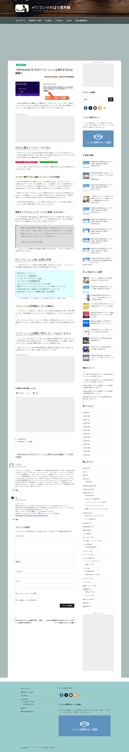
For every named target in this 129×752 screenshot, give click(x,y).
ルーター (85, 582)
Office (84, 479)
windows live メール (91, 574)
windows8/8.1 (22, 439)
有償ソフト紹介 (87, 599)
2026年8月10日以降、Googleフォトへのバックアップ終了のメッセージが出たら (102, 357)
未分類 (85, 603)
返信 (16, 490)
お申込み (59, 20)
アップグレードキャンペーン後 (94, 502)
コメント (19, 536)
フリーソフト (87, 554)
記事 (29, 313)
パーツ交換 (86, 544)
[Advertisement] (64, 46)
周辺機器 (85, 589)
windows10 (86, 493)
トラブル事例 (29, 441)
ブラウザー (86, 551)
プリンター (88, 595)
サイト (17, 581)
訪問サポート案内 (35, 20)
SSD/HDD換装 (89, 547)
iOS (84, 472)
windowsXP (86, 530)
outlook (87, 481)
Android (85, 468)
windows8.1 (21, 441)
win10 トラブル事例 (91, 499)
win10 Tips (88, 495)
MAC (84, 475)
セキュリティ (87, 537)
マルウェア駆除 (87, 558)
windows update (87, 486)
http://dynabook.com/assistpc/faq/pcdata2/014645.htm (31, 515)
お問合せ (49, 20)
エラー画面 (86, 534)
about (70, 20)
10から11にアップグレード (93, 516)
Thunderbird (88, 571)
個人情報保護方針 (81, 20)
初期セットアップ (88, 586)
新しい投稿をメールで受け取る (26, 600)
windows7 (86, 523)
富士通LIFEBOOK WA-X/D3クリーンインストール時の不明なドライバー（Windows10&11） (102, 297)
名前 (17, 561)
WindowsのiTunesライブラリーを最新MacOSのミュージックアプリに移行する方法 (102, 315)
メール (18, 571)
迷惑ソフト (88, 564)
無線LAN (85, 606)
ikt (16, 497)
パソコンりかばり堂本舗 (51, 7)
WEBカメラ (88, 592)
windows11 (86, 513)
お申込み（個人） (29, 701)
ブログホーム (21, 20)
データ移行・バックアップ (91, 541)
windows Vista (87, 489)
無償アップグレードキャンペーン (95, 509)
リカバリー (86, 578)
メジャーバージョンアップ (93, 505)
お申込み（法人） (29, 704)
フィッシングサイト (91, 561)
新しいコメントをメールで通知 (26, 593)
